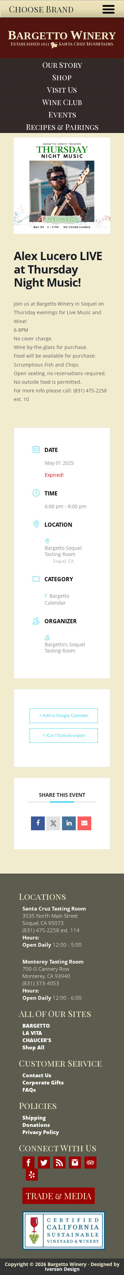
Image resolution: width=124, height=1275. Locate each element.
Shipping (34, 1117)
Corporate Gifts (43, 1082)
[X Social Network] (53, 823)
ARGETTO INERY (62, 35)
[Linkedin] (69, 823)
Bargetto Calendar (57, 599)
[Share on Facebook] (38, 823)
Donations (36, 1124)
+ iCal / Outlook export (64, 735)
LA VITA (32, 1032)
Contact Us (36, 1075)
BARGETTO (36, 1025)
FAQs (29, 1089)
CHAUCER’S (36, 1040)
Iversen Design (62, 1269)
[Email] (84, 823)
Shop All (33, 1047)
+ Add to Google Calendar (64, 715)
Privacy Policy (40, 1132)
